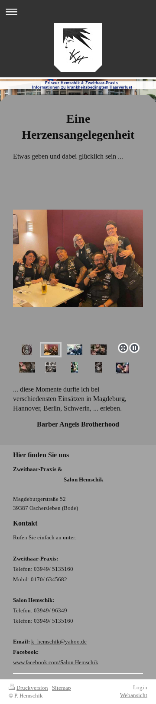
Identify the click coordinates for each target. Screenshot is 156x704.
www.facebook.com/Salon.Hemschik (55, 662)
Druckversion (32, 688)
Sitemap (61, 688)
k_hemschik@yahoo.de (59, 641)
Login (140, 687)
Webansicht (133, 695)
